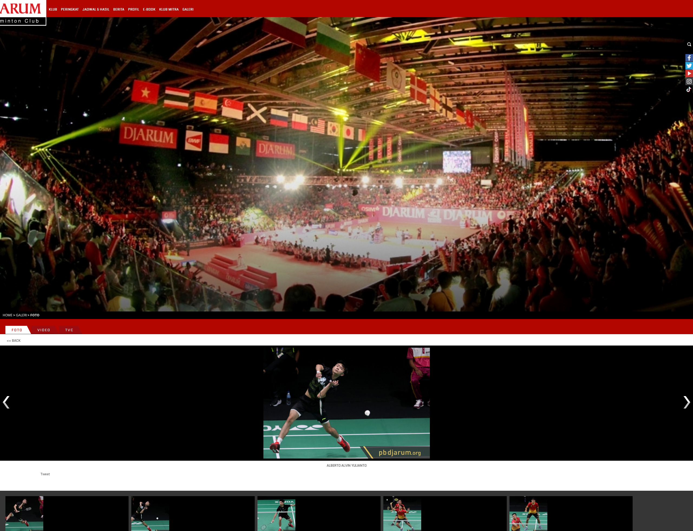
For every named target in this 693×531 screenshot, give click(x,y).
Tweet (45, 474)
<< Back (14, 340)
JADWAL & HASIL (96, 9)
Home (7, 315)
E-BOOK (149, 9)
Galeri (21, 315)
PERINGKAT (70, 9)
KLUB (53, 9)
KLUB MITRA (169, 9)
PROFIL (133, 9)
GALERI (188, 9)
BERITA (118, 9)
